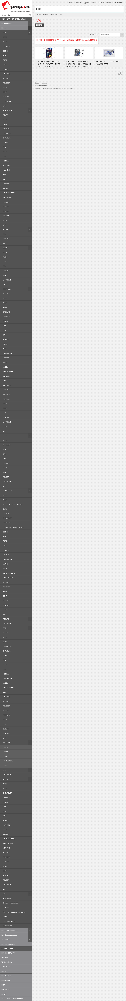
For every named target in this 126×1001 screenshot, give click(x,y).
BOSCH (5, 248)
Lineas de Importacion (9, 930)
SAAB (5, 408)
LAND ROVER (7, 353)
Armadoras (5, 939)
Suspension (7, 926)
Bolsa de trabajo (75, 3)
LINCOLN (6, 184)
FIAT (4, 55)
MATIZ (5, 362)
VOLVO (5, 220)
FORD (5, 60)
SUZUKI (5, 211)
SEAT (5, 92)
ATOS (5, 37)
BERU (5, 32)
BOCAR (5, 229)
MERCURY (6, 376)
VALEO (5, 779)
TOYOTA (6, 97)
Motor (5, 917)
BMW (5, 124)
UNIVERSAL (7, 101)
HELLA (5, 436)
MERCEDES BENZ (9, 193)
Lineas (3, 28)
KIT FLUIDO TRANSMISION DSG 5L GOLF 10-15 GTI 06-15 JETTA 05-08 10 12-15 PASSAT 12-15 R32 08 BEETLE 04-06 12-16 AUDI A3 (78, 66)
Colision (6, 907)
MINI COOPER (8, 577)
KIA (4, 179)
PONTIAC (6, 206)
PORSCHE (6, 715)
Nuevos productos (8, 944)
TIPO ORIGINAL (6, 962)
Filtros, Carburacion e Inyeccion (14, 912)
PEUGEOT (6, 83)
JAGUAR (6, 555)
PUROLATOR (7, 110)
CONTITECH (7, 289)
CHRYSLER (6, 46)
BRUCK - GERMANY (8, 953)
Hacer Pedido (6, 23)
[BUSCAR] (30, 15)
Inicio (39, 14)
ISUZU (5, 344)
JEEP (4, 174)
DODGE (5, 51)
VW (4, 106)
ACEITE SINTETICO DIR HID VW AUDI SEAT (107, 62)
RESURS (6, 619)
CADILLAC (6, 129)
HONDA (5, 69)
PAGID (5, 628)
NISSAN (5, 78)
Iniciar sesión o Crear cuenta (110, 3)
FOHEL (3, 971)
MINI (4, 381)
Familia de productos (9, 935)
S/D (4, 770)
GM (4, 64)
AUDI (5, 42)
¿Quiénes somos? (90, 3)
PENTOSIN (6, 742)
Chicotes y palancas (10, 903)
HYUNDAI (6, 170)
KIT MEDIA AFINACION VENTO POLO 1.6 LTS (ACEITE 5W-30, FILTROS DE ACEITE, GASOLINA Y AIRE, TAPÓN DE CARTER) (48, 66)
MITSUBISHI (7, 74)
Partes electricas (9, 921)
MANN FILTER (7, 491)
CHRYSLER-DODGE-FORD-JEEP (14, 527)
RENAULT (6, 87)
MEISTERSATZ (6, 980)
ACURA (5, 115)
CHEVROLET (7, 133)
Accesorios (7, 898)
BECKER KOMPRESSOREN (12, 504)
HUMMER (6, 165)
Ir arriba (121, 78)
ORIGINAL (4, 957)
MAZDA (5, 188)
